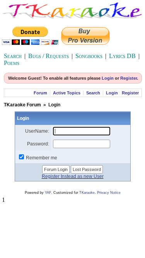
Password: (38, 144)
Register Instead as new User (73, 176)
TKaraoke (87, 193)
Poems (11, 63)
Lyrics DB (122, 56)
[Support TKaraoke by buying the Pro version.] (85, 42)
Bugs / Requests (48, 56)
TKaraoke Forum (22, 105)
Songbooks (88, 56)
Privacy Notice (109, 193)
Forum (40, 93)
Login (108, 78)
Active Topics (66, 93)
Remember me (41, 158)
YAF (48, 193)
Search (13, 56)
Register (128, 78)
